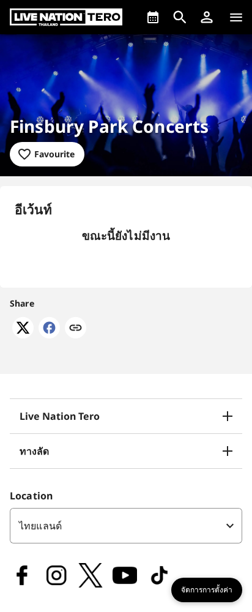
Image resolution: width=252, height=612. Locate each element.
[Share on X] (23, 334)
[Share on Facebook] (49, 334)
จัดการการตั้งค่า (206, 590)
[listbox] (126, 526)
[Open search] (179, 17)
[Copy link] (75, 328)
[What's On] (152, 17)
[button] (206, 17)
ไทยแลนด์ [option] (40, 525)
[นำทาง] (236, 17)
